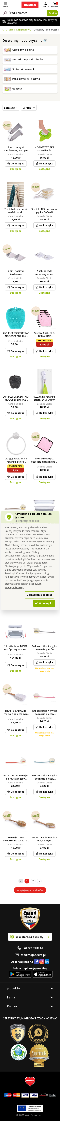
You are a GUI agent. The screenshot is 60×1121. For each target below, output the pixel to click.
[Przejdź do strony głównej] (29, 5)
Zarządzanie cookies (39, 594)
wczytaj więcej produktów (30, 890)
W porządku (45, 603)
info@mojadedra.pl (33, 955)
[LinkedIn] (47, 961)
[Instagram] (41, 961)
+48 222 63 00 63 (32, 948)
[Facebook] (36, 961)
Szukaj (53, 13)
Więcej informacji (14, 587)
